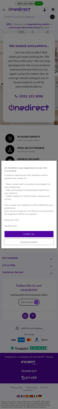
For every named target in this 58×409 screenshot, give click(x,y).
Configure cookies (29, 242)
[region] (28, 204)
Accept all (28, 234)
